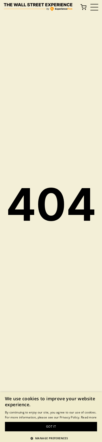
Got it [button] (51, 426)
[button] (51, 438)
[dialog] (51, 417)
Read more (89, 417)
